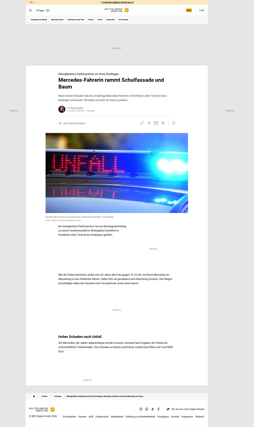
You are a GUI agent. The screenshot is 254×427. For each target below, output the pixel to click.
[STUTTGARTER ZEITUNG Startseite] (117, 10)
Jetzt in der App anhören (74, 123)
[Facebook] (158, 409)
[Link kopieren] (142, 123)
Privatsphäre (69, 416)
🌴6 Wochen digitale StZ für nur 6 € (117, 2)
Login (201, 10)
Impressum (187, 416)
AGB (91, 416)
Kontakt (175, 416)
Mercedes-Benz (57, 20)
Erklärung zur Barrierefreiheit (140, 416)
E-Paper (40, 10)
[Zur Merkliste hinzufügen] (173, 123)
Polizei (90, 20)
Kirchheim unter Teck (76, 20)
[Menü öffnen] (30, 10)
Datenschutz (102, 416)
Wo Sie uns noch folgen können (188, 409)
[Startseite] (33, 396)
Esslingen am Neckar (39, 20)
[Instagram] (141, 409)
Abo (189, 10)
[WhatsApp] (146, 409)
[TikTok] (152, 409)
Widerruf (199, 416)
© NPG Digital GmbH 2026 (43, 416)
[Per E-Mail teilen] (156, 123)
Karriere (82, 416)
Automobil (110, 20)
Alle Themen (123, 20)
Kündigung (163, 416)
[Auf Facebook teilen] (149, 123)
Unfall (100, 20)
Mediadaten (117, 416)
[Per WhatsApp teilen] (163, 123)
